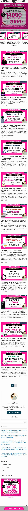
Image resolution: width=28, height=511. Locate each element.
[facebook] (11, 417)
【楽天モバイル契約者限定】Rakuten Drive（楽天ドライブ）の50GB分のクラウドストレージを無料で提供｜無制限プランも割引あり (13, 442)
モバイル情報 (6, 467)
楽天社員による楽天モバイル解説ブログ (14, 1)
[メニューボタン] (1, 1)
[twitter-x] (13, 417)
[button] (12, 45)
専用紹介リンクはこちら (13, 508)
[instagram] (15, 417)
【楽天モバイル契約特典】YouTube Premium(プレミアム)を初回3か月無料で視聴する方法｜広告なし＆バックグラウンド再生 (13, 454)
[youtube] (17, 417)
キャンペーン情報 (7, 464)
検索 (25, 422)
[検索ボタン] (26, 1)
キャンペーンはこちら (14, 412)
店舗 (4, 470)
